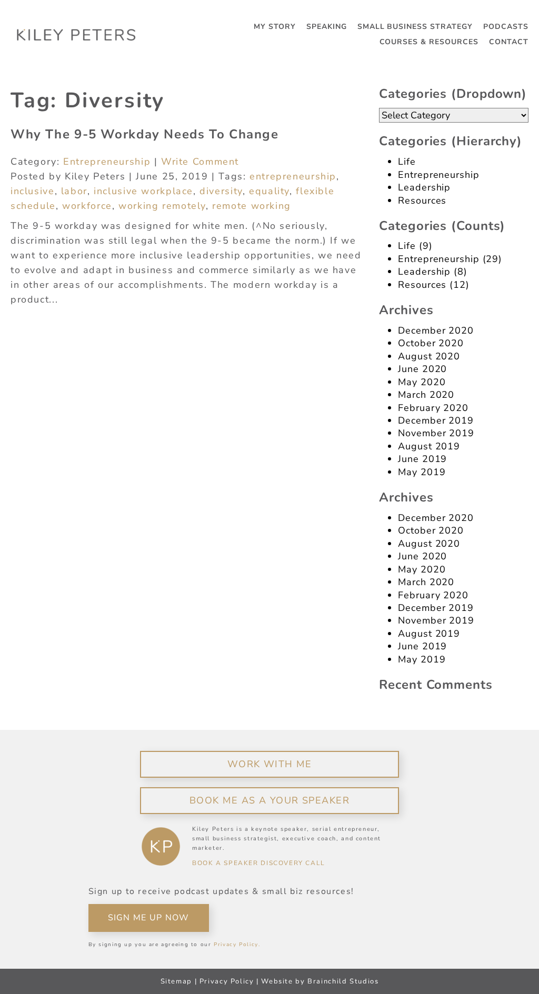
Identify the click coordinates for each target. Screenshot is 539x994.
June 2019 (422, 459)
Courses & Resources (429, 42)
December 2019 (436, 420)
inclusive (33, 191)
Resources (422, 200)
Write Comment (200, 161)
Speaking (326, 27)
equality (269, 191)
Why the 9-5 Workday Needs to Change (145, 134)
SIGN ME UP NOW (148, 917)
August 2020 (429, 356)
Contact (508, 42)
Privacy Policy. (237, 944)
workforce (87, 205)
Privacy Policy (226, 981)
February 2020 (433, 407)
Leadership (424, 187)
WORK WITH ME (269, 764)
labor (74, 191)
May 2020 (421, 382)
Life (407, 161)
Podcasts (505, 27)
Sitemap (176, 981)
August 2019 (429, 446)
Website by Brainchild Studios (319, 981)
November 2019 (436, 433)
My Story (275, 27)
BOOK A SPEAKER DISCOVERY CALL (258, 863)
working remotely (162, 205)
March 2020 (426, 394)
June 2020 (422, 369)
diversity (221, 191)
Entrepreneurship (107, 161)
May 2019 (421, 472)
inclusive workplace (143, 191)
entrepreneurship (292, 176)
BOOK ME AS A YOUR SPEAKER (269, 800)
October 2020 (431, 343)
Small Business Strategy (415, 27)
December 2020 (436, 330)
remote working (251, 205)
